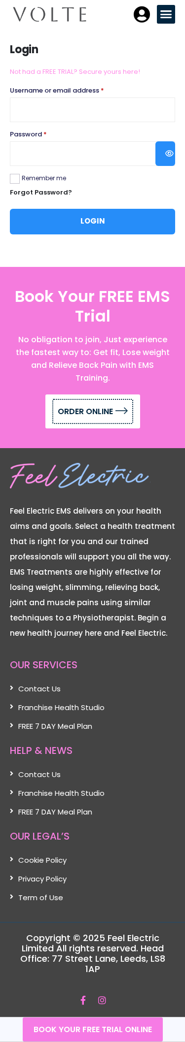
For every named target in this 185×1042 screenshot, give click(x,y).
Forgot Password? (41, 192)
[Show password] (165, 153)
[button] (166, 14)
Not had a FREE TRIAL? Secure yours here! (75, 71)
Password (42, 134)
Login (92, 221)
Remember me (44, 178)
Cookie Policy (42, 860)
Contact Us (39, 689)
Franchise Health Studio (61, 707)
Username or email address (71, 90)
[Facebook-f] (83, 1000)
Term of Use (40, 897)
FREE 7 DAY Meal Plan (55, 726)
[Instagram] (102, 1000)
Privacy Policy (42, 879)
